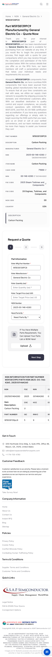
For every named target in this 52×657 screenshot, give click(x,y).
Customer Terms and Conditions (16, 571)
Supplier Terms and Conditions (15, 567)
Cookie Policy (8, 545)
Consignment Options (11, 610)
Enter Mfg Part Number (21, 263)
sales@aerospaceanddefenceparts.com (23, 450)
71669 (41, 170)
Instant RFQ (7, 519)
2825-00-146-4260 (35, 155)
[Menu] (47, 4)
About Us (6, 511)
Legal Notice (7, 602)
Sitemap (5, 526)
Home (8, 16)
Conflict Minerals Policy (12, 549)
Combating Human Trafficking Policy (17, 553)
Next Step (36, 357)
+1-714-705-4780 (13, 454)
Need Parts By (17, 313)
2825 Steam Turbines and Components (32, 183)
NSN (16, 16)
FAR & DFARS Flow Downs (13, 606)
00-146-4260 (27, 176)
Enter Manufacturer (19, 273)
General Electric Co (31, 16)
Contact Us (7, 515)
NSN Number (16, 303)
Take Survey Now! (10, 492)
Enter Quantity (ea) (19, 283)
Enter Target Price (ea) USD (22, 293)
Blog (4, 522)
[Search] (41, 4)
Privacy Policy (8, 541)
